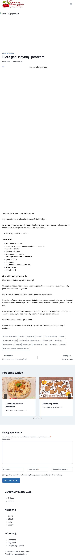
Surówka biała (67, 357)
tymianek (63, 344)
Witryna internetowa (60, 469)
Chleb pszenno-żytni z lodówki (14, 357)
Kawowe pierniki (50, 404)
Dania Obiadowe (8, 53)
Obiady (11, 519)
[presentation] (19, 388)
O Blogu (11, 498)
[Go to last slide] (5, 396)
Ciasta (10, 516)
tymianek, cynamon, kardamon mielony (16, 348)
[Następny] (69, 396)
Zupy (10, 522)
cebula (22, 336)
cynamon (30, 336)
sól (46, 344)
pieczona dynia (8, 344)
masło (62, 336)
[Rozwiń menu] (71, 3)
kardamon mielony (51, 336)
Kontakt (11, 501)
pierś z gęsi (27, 344)
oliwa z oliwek (47, 340)
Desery (10, 525)
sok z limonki (37, 344)
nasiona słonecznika (10, 340)
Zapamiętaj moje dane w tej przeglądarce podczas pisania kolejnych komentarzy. (33, 475)
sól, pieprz (53, 344)
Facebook (12, 540)
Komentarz (7, 439)
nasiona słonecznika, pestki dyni (29, 340)
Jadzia (8, 61)
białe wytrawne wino (10, 336)
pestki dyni (58, 340)
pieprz (18, 344)
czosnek (39, 336)
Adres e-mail (33, 469)
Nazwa (6, 469)
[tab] (33, 418)
